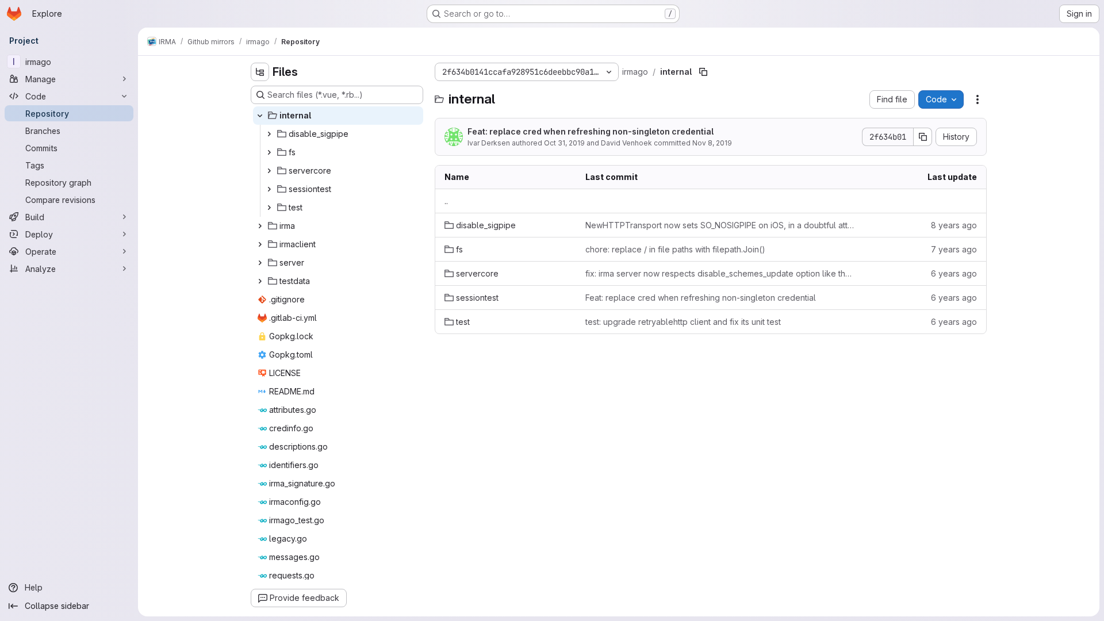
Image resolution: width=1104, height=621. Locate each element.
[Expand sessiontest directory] (269, 189)
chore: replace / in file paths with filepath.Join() (675, 249)
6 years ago (954, 273)
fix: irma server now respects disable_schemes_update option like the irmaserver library (720, 273)
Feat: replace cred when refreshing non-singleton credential (590, 131)
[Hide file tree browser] (260, 72)
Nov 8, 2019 (712, 143)
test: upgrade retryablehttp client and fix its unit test (683, 322)
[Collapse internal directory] (260, 115)
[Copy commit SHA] (923, 137)
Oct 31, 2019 (564, 143)
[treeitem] (338, 115)
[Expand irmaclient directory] (260, 244)
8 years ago (954, 225)
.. (446, 201)
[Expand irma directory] (260, 226)
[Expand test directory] (269, 207)
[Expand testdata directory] (260, 281)
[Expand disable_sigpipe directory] (269, 134)
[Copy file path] (703, 72)
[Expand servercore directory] (269, 171)
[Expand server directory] (260, 263)
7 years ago (954, 249)
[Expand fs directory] (269, 152)
